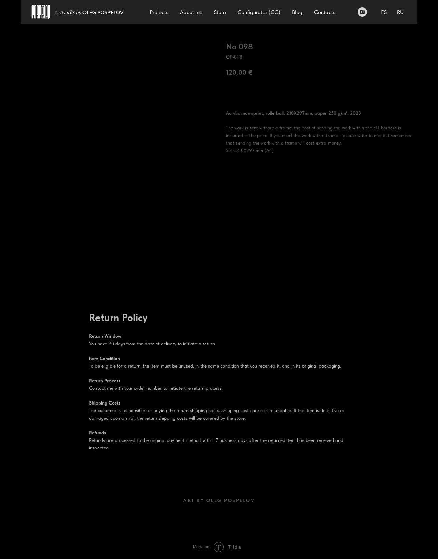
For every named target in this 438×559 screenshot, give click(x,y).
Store (220, 12)
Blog (297, 12)
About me (191, 12)
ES (384, 12)
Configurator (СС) (258, 12)
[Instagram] (362, 12)
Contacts (324, 12)
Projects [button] (159, 12)
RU (400, 12)
